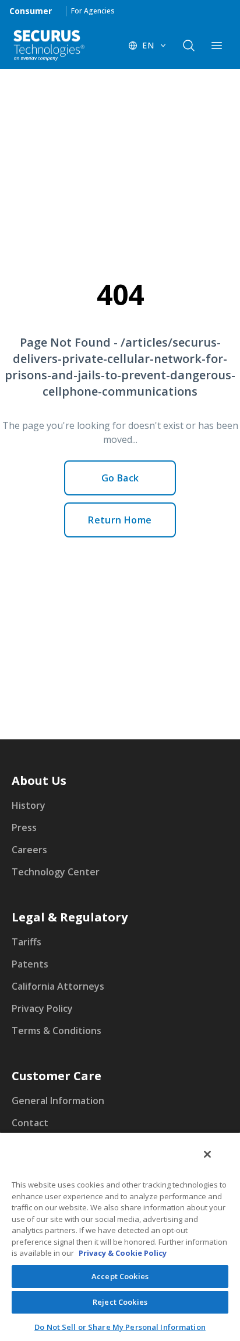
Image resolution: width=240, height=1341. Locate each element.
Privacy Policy (42, 1008)
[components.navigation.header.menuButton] (216, 45)
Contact (30, 1122)
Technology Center (56, 871)
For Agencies (93, 11)
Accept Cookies (120, 1276)
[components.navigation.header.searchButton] (188, 45)
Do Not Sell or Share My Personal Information (120, 1327)
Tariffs (26, 941)
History (28, 805)
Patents (30, 964)
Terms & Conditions (56, 1030)
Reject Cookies (120, 1302)
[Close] (207, 1154)
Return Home (119, 520)
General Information (58, 1100)
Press (24, 827)
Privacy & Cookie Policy (123, 1253)
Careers (29, 849)
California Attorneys (58, 986)
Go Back (120, 478)
